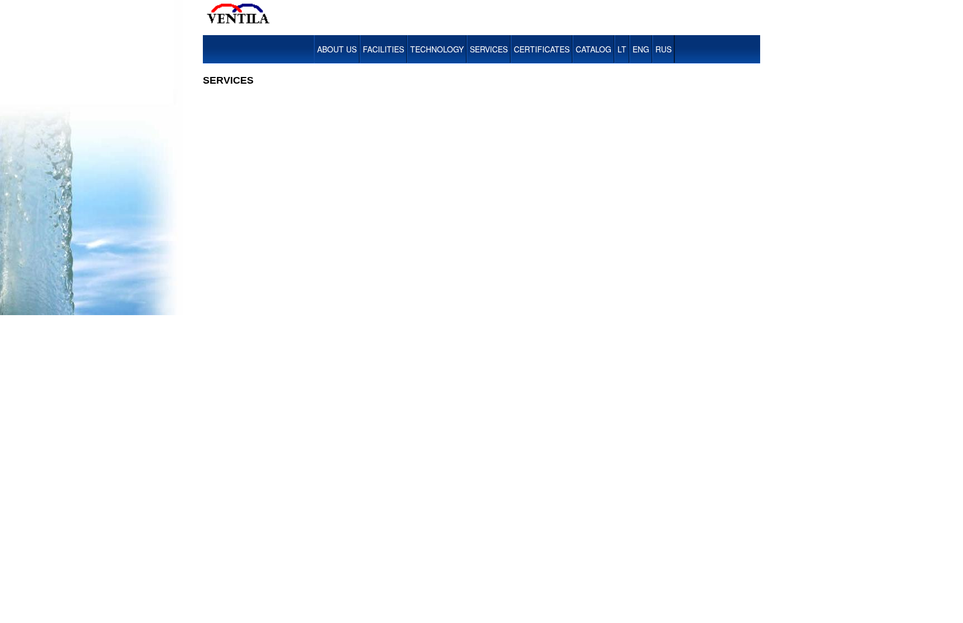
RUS (663, 49)
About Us (337, 49)
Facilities (383, 49)
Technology (437, 49)
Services (489, 49)
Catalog (593, 49)
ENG (641, 49)
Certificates (542, 49)
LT (621, 49)
